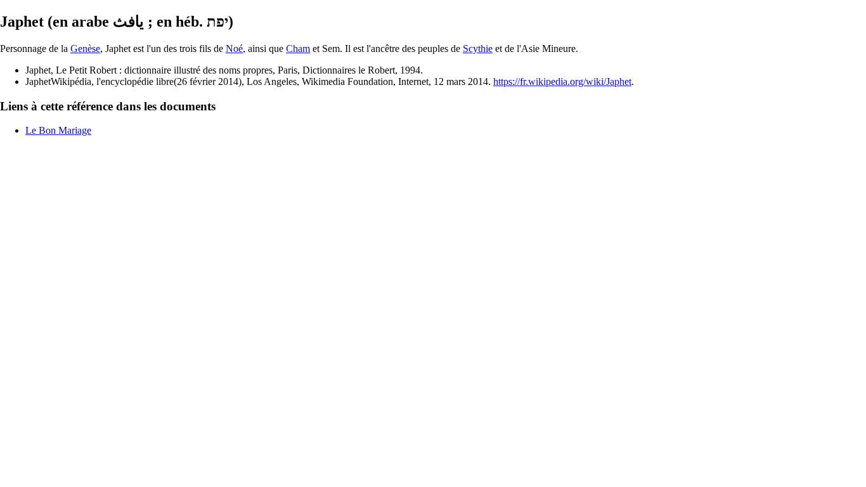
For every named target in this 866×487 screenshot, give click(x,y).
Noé (234, 48)
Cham (298, 48)
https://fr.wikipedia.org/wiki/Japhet (562, 81)
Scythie (478, 48)
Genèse (85, 48)
